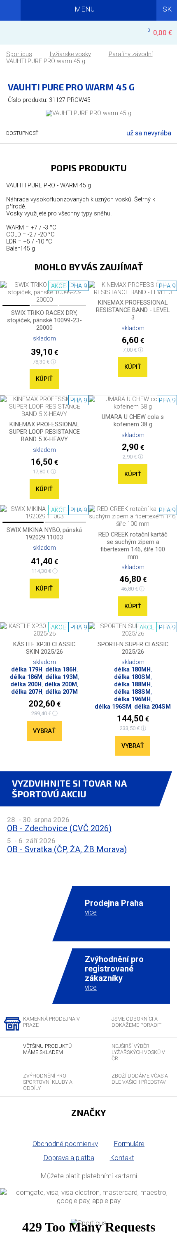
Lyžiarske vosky (70, 54)
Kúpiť (44, 379)
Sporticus (19, 54)
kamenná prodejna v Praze (51, 1022)
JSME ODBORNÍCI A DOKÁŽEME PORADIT (136, 1022)
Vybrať (44, 731)
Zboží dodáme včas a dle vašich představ (140, 1079)
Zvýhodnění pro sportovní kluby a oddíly (47, 1082)
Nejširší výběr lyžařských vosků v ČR (138, 1052)
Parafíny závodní (131, 54)
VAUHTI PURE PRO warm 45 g (45, 61)
